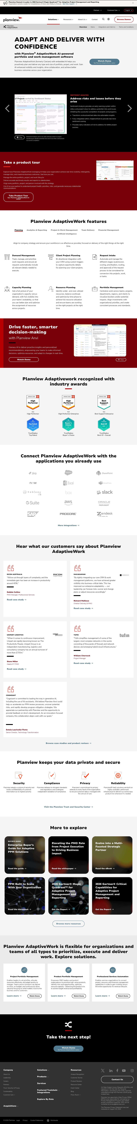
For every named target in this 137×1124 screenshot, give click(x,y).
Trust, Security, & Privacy (11, 1088)
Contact (95, 20)
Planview (12, 20)
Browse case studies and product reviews (67, 743)
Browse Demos (124, 19)
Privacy (25, 1120)
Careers (5, 1081)
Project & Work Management (64, 230)
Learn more (13, 996)
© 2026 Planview (9, 1120)
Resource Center (76, 1085)
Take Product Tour (20, 198)
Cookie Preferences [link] (37, 1120)
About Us (81, 20)
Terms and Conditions (126, 27)
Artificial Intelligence (67, 234)
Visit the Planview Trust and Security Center (67, 807)
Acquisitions (9, 1106)
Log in (128, 10)
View (122, 360)
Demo (93, 27)
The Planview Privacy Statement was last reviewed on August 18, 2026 (115, 1108)
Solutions (52, 20)
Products (41, 1076)
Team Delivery (87, 230)
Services (41, 1083)
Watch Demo (106, 62)
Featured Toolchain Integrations (47, 1091)
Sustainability (7, 1091)
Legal (18, 1120)
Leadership (7, 1078)
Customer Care (112, 10)
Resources (67, 20)
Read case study (16, 600)
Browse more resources (68, 923)
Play (20, 137)
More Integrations (67, 525)
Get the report (70, 4)
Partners (96, 10)
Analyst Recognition (77, 1074)
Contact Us (117, 1079)
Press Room (75, 1095)
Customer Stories (76, 1078)
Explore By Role (45, 1099)
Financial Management (108, 230)
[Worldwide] (108, 19)
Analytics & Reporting (37, 230)
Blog (72, 1091)
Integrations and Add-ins (107, 27)
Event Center (75, 1088)
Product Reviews (76, 1081)
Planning (19, 230)
